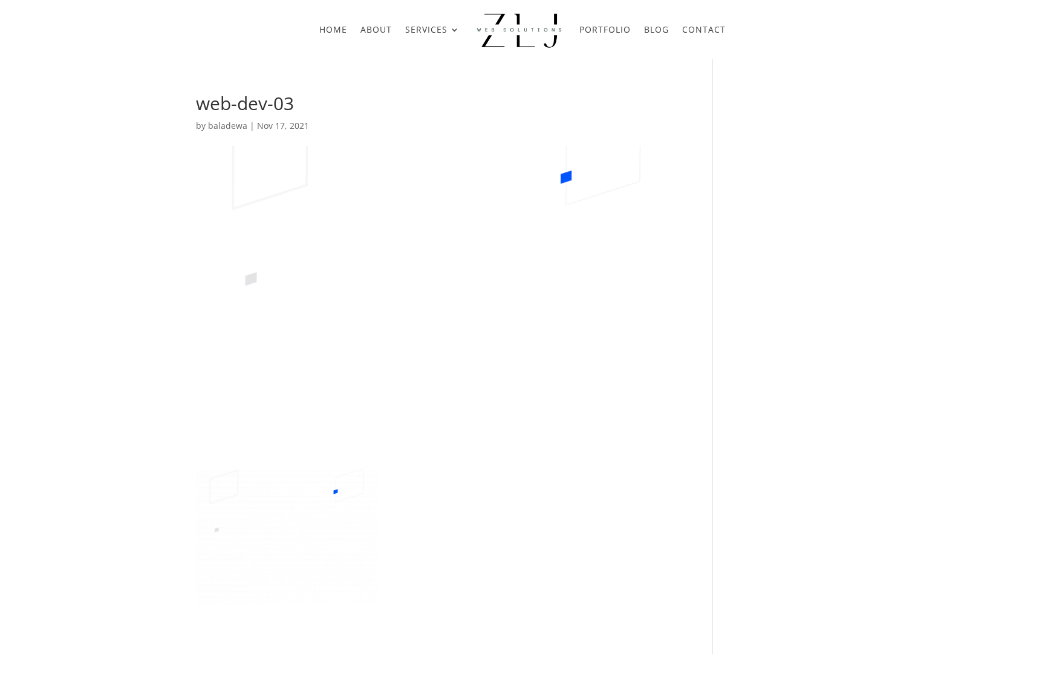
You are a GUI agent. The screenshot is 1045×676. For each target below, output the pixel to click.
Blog (656, 29)
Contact (704, 29)
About (376, 29)
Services (426, 29)
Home (333, 29)
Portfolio (605, 29)
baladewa (227, 125)
